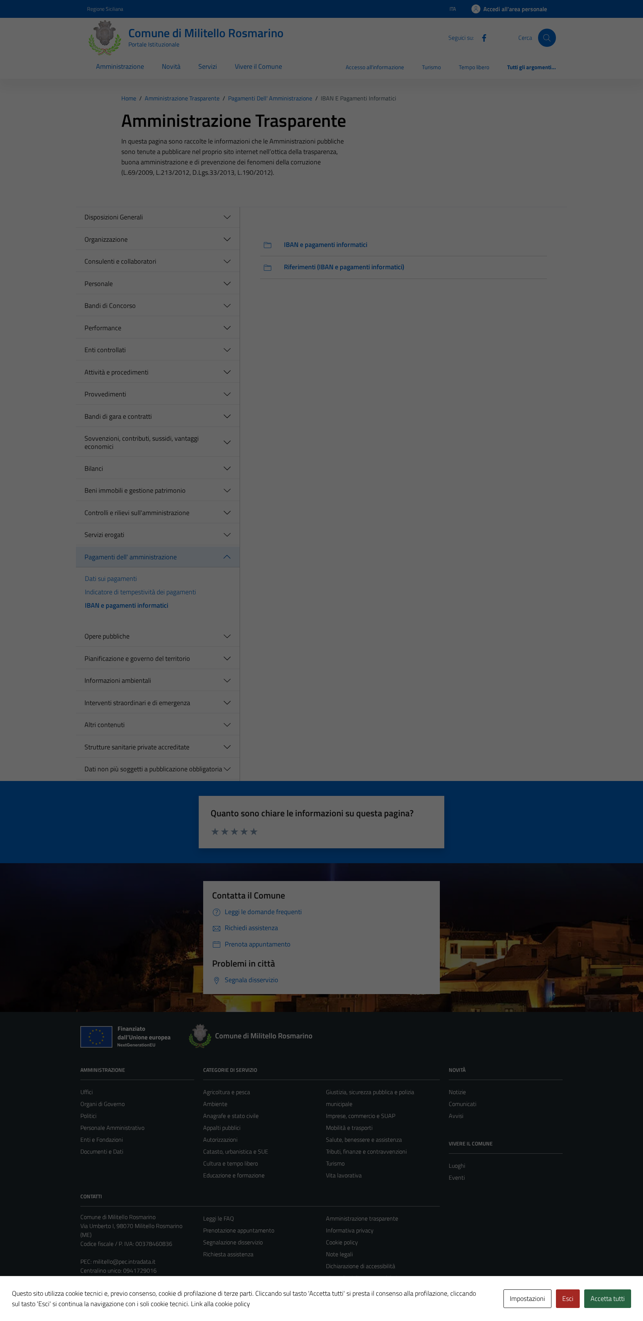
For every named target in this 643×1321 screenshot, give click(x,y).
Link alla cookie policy (220, 1304)
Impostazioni (527, 1298)
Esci (567, 1298)
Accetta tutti (608, 1298)
